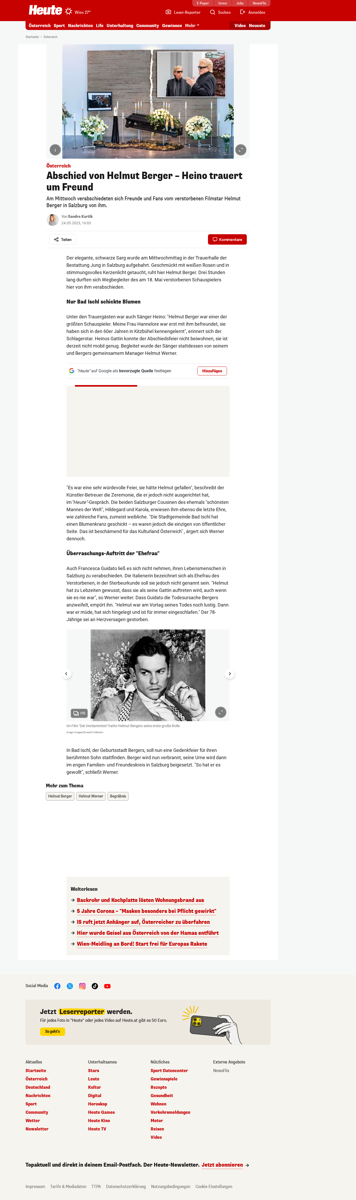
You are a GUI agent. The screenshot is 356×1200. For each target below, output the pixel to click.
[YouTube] (107, 986)
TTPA (96, 1186)
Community (147, 25)
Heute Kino (99, 1120)
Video (240, 25)
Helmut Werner (91, 796)
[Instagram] (82, 986)
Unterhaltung (120, 25)
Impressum (35, 1186)
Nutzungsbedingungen (170, 1186)
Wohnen (158, 1104)
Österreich (40, 25)
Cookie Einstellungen (213, 1186)
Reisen (157, 1129)
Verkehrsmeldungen (170, 1112)
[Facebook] (57, 986)
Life (99, 25)
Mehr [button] (190, 25)
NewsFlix (221, 1070)
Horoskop (97, 1104)
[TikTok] (95, 986)
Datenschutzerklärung (126, 1186)
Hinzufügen (212, 371)
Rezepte (159, 1087)
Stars (93, 1070)
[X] (70, 986)
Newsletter (37, 1129)
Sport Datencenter (169, 1070)
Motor (157, 1120)
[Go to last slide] (66, 674)
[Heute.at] (45, 10)
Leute (93, 1079)
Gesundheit (162, 1095)
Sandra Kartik (80, 216)
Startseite (32, 37)
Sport (59, 25)
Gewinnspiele (164, 1079)
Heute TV (97, 1129)
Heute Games (101, 1112)
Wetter (33, 1120)
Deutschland (38, 1087)
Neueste (257, 25)
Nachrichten (38, 1095)
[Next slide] (230, 674)
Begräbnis (118, 796)
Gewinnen (172, 25)
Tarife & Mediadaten (68, 1186)
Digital (94, 1095)
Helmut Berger (60, 796)
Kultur (94, 1087)
